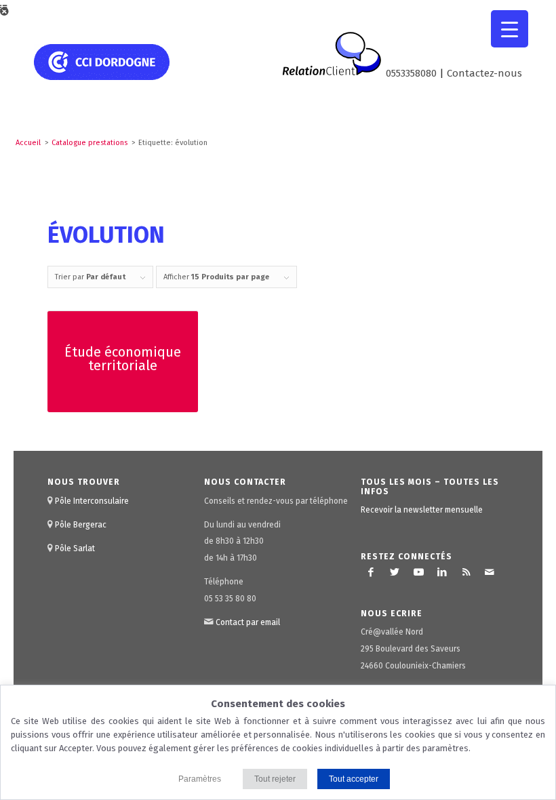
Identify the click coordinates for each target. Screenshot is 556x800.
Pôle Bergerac (80, 524)
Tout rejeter (275, 779)
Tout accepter (353, 779)
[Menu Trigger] (509, 28)
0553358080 (411, 73)
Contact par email (248, 622)
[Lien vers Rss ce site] (466, 572)
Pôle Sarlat (75, 548)
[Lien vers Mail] (489, 572)
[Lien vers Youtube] (418, 572)
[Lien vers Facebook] (371, 572)
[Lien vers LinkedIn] (442, 572)
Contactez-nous (484, 73)
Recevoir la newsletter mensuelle (422, 510)
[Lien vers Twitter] (394, 572)
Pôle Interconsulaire (92, 501)
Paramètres (199, 779)
